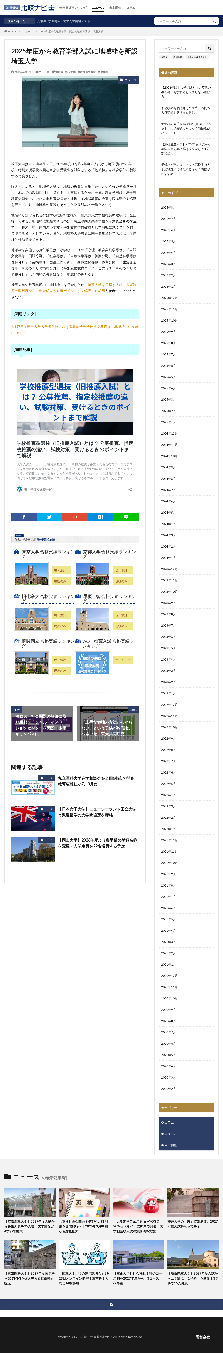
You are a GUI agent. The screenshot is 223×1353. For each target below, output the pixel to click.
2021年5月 (168, 919)
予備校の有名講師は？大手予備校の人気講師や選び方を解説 (185, 110)
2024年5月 (168, 512)
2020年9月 (168, 1009)
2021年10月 (169, 863)
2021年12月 (169, 840)
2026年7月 (168, 219)
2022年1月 (168, 829)
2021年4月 (168, 930)
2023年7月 (168, 625)
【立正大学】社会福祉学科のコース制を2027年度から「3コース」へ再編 (137, 1278)
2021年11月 (169, 851)
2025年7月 (168, 354)
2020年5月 (168, 1055)
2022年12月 (169, 704)
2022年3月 (168, 806)
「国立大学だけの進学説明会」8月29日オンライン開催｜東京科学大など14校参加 (84, 1278)
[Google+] (75, 517)
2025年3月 (168, 399)
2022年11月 (169, 716)
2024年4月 (168, 524)
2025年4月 (168, 388)
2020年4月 (168, 1066)
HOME (12, 31)
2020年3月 (168, 1077)
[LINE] (126, 517)
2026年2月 (168, 275)
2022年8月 (168, 750)
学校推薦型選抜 (87, 72)
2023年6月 (168, 637)
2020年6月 (168, 1043)
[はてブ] (100, 517)
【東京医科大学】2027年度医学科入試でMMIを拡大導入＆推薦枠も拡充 (29, 1278)
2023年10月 (169, 591)
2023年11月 (169, 580)
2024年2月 (168, 546)
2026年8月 (168, 207)
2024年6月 (168, 501)
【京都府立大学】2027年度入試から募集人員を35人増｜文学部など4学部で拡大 (186, 148)
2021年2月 (168, 953)
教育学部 (103, 72)
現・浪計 (60, 570)
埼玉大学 (70, 72)
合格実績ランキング (73, 7)
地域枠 (59, 72)
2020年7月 (168, 1032)
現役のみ (60, 581)
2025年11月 (169, 309)
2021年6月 (168, 908)
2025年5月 (168, 377)
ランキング (122, 660)
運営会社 (203, 1337)
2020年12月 (169, 976)
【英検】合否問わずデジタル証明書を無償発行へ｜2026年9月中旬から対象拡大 (83, 1226)
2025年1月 (168, 422)
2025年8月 (168, 343)
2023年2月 (168, 682)
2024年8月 (168, 478)
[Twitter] (49, 517)
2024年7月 (168, 490)
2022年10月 (169, 727)
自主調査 (115, 7)
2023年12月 (169, 569)
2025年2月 (168, 411)
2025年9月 (168, 332)
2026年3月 (168, 264)
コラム (130, 7)
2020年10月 (169, 998)
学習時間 (54, 21)
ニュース (98, 7)
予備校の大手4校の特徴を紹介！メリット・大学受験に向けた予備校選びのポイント (186, 128)
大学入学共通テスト (76, 21)
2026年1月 (168, 286)
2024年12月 (169, 433)
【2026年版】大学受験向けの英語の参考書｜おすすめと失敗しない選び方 (186, 92)
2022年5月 (168, 783)
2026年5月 (168, 241)
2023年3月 (168, 670)
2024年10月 (169, 456)
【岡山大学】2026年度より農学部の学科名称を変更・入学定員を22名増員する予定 (97, 843)
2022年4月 (168, 795)
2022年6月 (168, 772)
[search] (214, 21)
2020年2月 (168, 1089)
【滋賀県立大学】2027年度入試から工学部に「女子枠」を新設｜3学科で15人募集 (192, 1278)
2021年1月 (168, 964)
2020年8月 (168, 1021)
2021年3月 (168, 942)
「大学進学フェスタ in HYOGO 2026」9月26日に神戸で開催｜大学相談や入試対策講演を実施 (138, 1226)
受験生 (41, 21)
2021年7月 (168, 896)
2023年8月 (168, 614)
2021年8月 (168, 885)
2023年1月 (168, 693)
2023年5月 (168, 648)
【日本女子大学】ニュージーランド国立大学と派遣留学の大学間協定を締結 (97, 812)
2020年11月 (169, 987)
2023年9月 (168, 603)
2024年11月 (169, 445)
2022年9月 (168, 738)
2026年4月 (168, 252)
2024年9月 (168, 467)
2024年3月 (168, 535)
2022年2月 (168, 817)
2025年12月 (169, 298)
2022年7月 (168, 761)
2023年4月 (168, 659)
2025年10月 (169, 320)
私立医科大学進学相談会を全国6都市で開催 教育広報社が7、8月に (98, 781)
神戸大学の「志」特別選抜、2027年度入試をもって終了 (192, 1223)
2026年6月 (168, 230)
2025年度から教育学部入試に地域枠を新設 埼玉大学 (71, 31)
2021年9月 (168, 874)
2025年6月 (168, 365)
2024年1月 (168, 557)
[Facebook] (24, 517)
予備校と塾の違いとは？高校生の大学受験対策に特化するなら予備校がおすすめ (185, 169)
